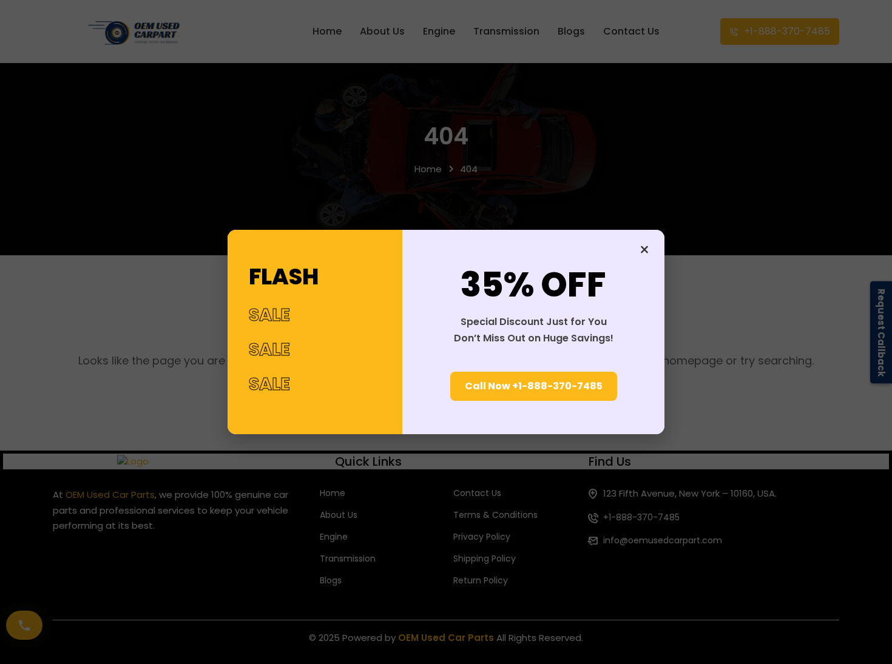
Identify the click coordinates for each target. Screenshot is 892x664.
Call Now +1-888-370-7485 (534, 386)
